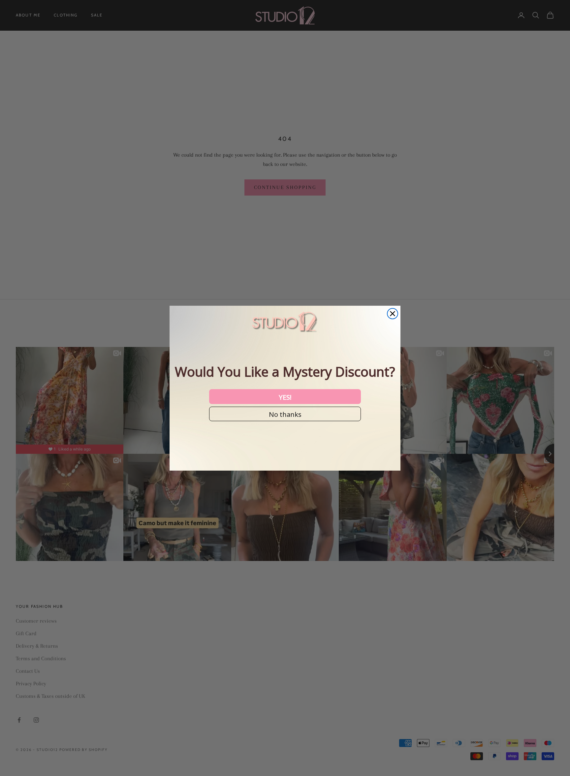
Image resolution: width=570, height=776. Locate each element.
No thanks (285, 414)
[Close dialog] (392, 313)
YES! (285, 396)
